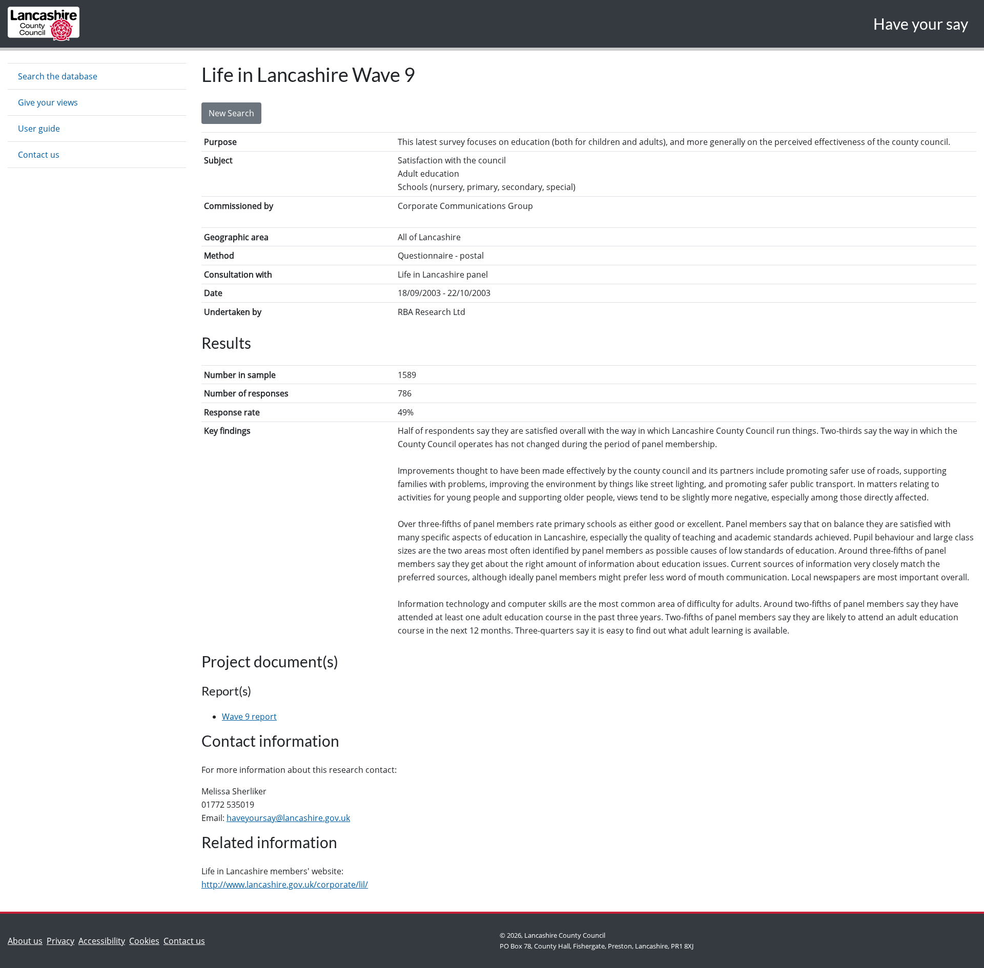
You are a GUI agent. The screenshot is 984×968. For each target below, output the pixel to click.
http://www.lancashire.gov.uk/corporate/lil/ (284, 884)
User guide (39, 128)
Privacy (60, 940)
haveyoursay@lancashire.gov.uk (288, 818)
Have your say (920, 23)
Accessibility (101, 940)
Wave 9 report (249, 716)
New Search (231, 113)
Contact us (38, 154)
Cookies (144, 940)
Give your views (48, 102)
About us (27, 940)
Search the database (57, 76)
